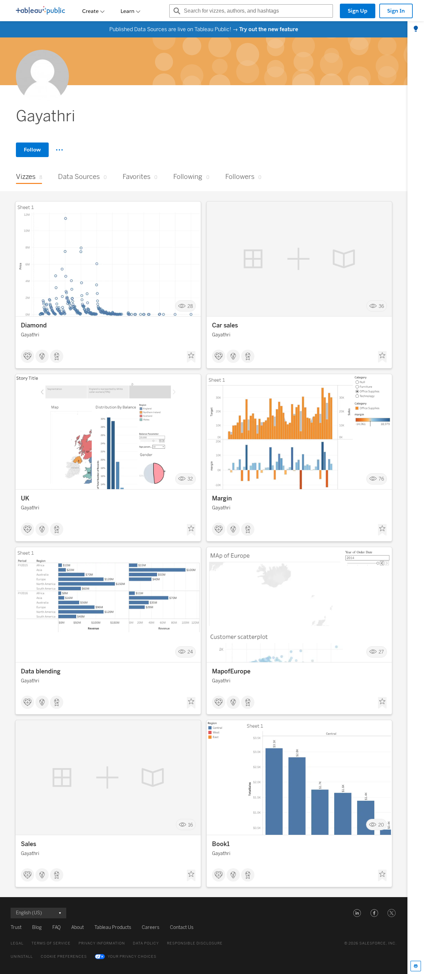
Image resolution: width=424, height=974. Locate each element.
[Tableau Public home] (40, 11)
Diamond (34, 325)
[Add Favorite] (191, 357)
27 (381, 652)
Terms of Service (51, 943)
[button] (357, 913)
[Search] (176, 11)
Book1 (221, 844)
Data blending (41, 671)
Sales (28, 844)
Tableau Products (112, 927)
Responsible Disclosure (195, 943)
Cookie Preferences (64, 956)
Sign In (396, 10)
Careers (150, 927)
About (77, 927)
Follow (32, 149)
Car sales (225, 325)
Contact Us (181, 927)
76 (381, 479)
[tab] (415, 29)
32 (190, 479)
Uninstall (22, 956)
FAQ (56, 927)
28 (190, 306)
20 (381, 825)
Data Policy (146, 943)
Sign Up (357, 10)
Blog (37, 927)
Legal (17, 943)
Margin (222, 498)
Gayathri (30, 335)
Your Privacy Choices (132, 956)
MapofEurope (231, 671)
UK (25, 498)
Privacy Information (102, 943)
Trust (16, 927)
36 (381, 306)
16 (190, 825)
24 (190, 652)
